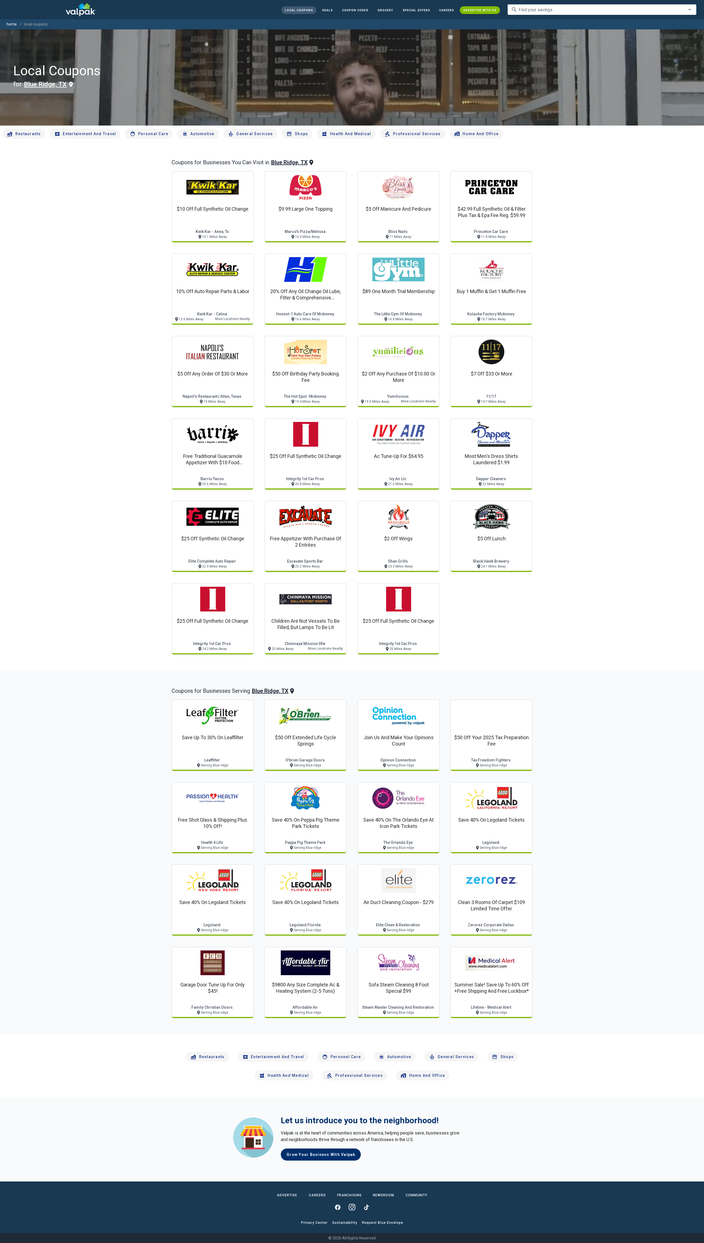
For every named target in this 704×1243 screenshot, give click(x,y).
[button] (416, 10)
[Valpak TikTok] (366, 1207)
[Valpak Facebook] (338, 1207)
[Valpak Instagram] (352, 1207)
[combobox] (602, 9)
